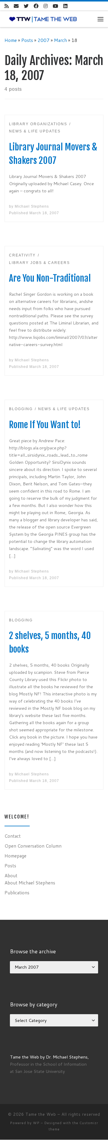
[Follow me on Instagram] (46, 6)
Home (10, 40)
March (60, 40)
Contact (12, 836)
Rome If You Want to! (45, 424)
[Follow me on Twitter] (26, 6)
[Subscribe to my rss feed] (6, 6)
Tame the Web (41, 1114)
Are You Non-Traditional (50, 278)
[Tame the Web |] (43, 18)
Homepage (15, 855)
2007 (44, 40)
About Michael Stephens (29, 882)
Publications (16, 892)
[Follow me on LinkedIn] (65, 6)
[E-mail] (16, 6)
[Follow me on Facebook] (36, 6)
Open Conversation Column (33, 845)
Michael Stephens (32, 206)
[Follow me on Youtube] (55, 6)
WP (36, 1123)
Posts (27, 40)
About (10, 875)
